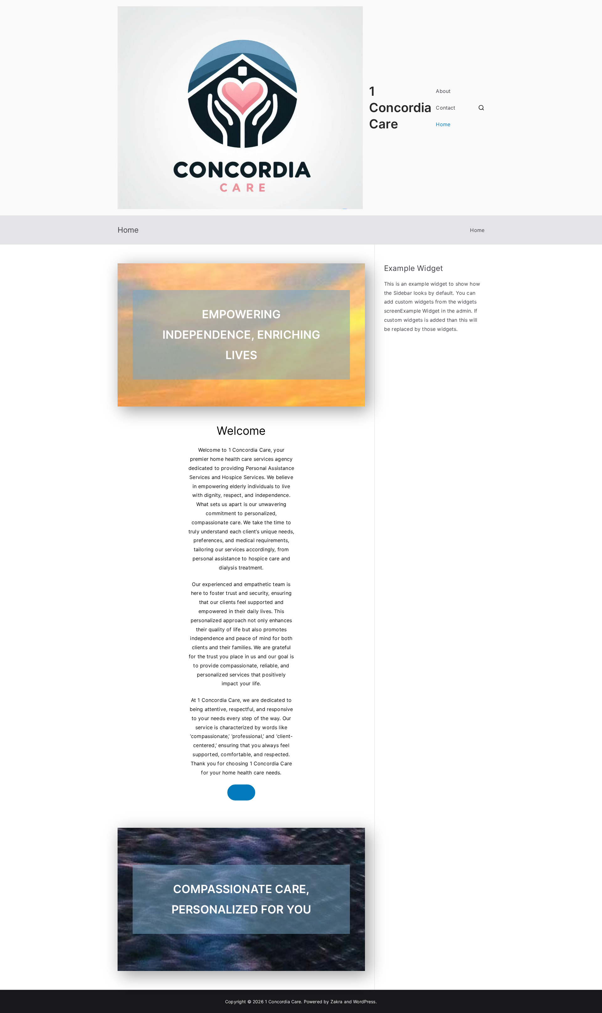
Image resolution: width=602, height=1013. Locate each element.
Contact (445, 108)
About (443, 91)
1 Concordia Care (400, 108)
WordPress (364, 1001)
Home (443, 124)
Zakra (336, 1001)
